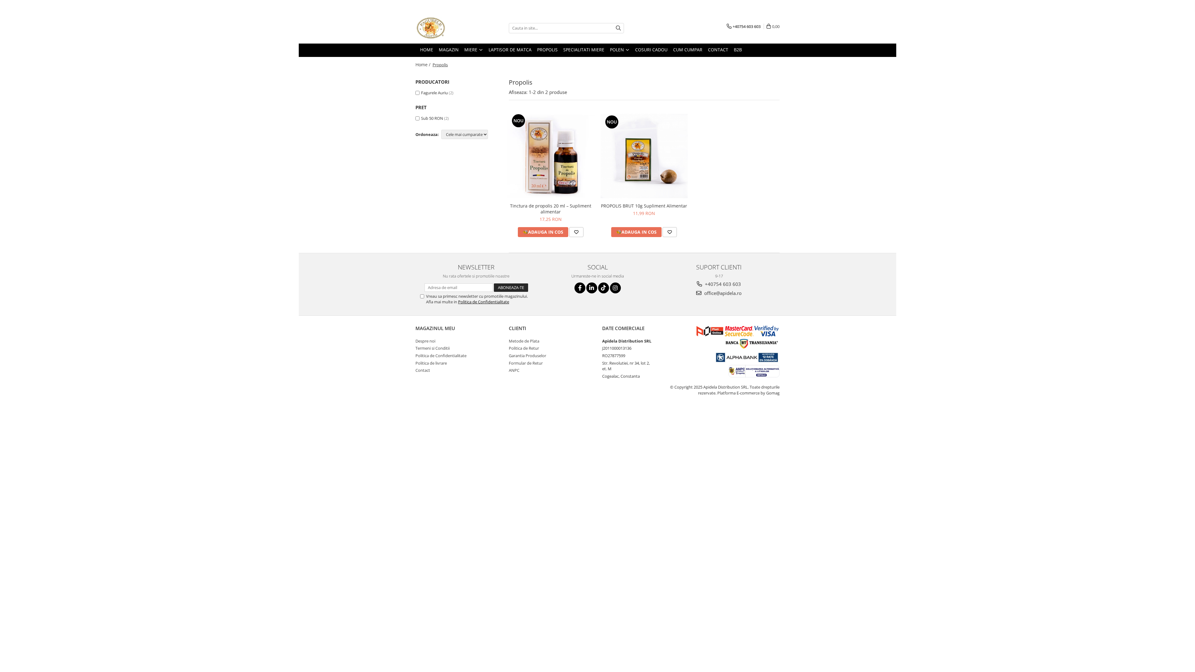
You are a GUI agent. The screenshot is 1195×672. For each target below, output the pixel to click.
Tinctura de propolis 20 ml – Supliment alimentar (550, 209)
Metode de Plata (524, 341)
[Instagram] (615, 287)
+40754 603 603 (722, 284)
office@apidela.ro (722, 293)
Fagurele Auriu (434, 93)
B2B (738, 50)
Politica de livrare (431, 363)
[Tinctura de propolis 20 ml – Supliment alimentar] (550, 156)
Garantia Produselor (527, 355)
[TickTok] (603, 287)
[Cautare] (618, 28)
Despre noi (425, 341)
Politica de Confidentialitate (483, 302)
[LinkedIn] (591, 287)
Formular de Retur (526, 363)
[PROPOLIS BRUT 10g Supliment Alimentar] (644, 156)
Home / (423, 65)
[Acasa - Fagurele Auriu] (446, 28)
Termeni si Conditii (432, 348)
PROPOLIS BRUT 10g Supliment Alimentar (644, 206)
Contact (422, 370)
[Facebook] (579, 287)
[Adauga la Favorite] (576, 232)
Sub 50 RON (432, 118)
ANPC (514, 370)
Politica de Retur (524, 348)
